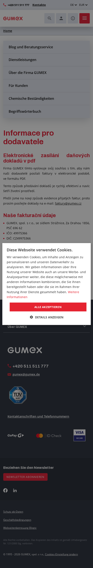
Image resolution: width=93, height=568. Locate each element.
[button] (46, 317)
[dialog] (46, 284)
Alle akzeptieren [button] (48, 307)
